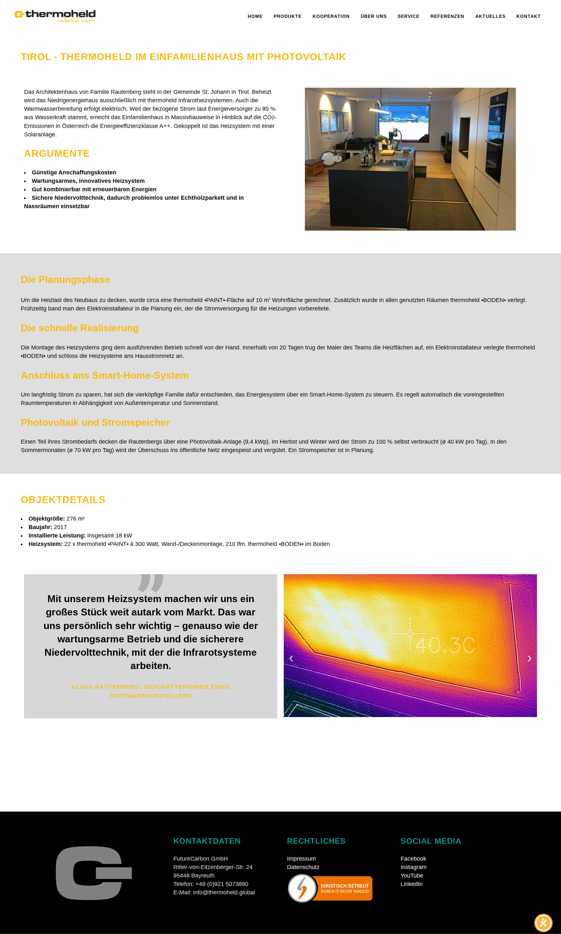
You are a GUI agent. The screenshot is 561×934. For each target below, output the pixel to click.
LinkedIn (412, 884)
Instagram (414, 867)
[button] (291, 659)
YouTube (412, 875)
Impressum (301, 858)
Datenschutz (303, 867)
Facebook (413, 858)
